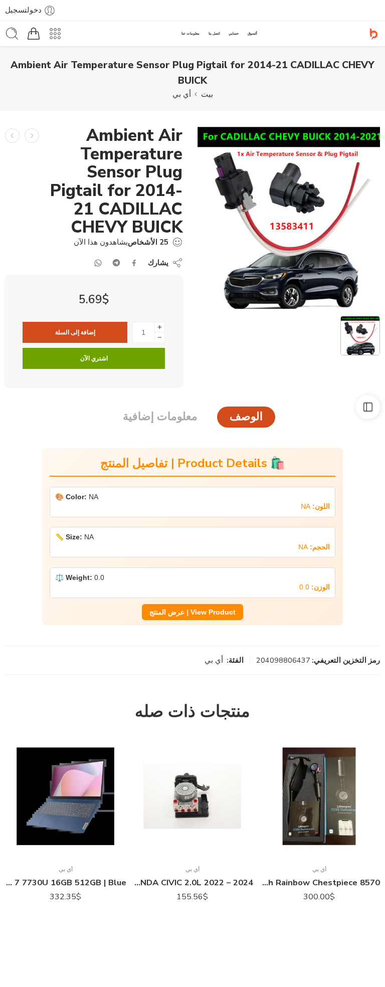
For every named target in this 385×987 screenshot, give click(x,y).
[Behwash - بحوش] (373, 34)
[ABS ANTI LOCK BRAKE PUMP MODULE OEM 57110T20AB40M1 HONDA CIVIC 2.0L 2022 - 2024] (319, 796)
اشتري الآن (94, 358)
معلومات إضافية (160, 416)
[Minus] (159, 337)
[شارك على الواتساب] (98, 263)
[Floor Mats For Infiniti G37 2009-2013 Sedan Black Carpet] (12, 135)
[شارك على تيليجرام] (116, 263)
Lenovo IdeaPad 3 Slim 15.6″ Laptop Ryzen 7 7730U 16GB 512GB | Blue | (192, 882)
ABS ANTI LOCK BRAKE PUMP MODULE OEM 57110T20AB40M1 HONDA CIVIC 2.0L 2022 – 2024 (319, 882)
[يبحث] (12, 34)
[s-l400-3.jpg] (289, 217)
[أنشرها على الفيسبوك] (134, 263)
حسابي (234, 33)
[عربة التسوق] (34, 34)
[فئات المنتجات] (55, 34)
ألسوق (252, 33)
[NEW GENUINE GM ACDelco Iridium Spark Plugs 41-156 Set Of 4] (65, 796)
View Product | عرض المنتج (192, 612)
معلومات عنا (190, 33)
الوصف (246, 416)
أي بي (181, 94)
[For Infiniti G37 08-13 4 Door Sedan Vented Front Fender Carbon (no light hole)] (32, 135)
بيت (207, 94)
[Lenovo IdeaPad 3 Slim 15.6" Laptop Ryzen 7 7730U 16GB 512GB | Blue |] (192, 796)
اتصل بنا (214, 33)
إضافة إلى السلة (75, 332)
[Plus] (159, 327)
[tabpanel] (289, 220)
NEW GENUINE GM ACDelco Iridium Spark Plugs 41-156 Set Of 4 (65, 882)
